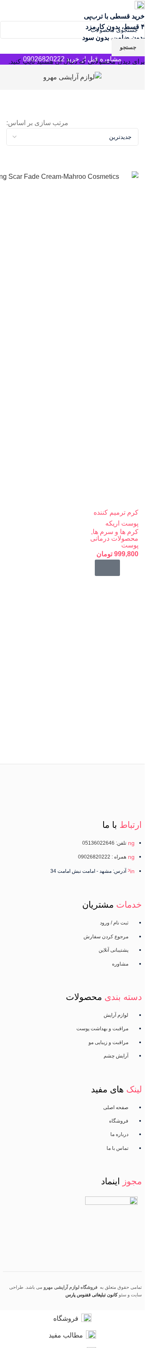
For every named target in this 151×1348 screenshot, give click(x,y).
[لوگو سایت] (72, 76)
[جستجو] (6, 77)
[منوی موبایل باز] (135, 77)
